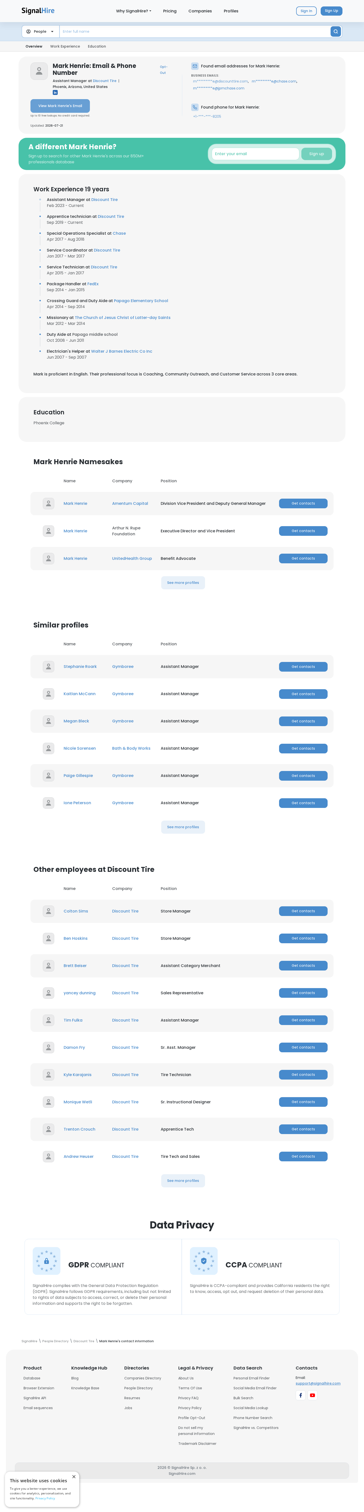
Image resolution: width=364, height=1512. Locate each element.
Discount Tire (104, 80)
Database (32, 1378)
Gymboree (122, 666)
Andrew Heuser (79, 1156)
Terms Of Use (190, 1388)
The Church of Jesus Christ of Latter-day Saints (123, 317)
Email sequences (38, 1407)
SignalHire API (35, 1398)
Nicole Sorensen (80, 748)
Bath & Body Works (131, 748)
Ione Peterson (77, 803)
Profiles (231, 11)
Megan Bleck (76, 721)
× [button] (74, 1477)
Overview (34, 46)
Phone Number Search (253, 1417)
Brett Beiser (75, 966)
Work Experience (65, 46)
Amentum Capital (130, 503)
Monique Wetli (78, 1102)
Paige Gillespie (78, 775)
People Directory (138, 1388)
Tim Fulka (73, 1020)
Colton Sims (76, 911)
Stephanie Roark (80, 666)
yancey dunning (80, 993)
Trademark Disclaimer (197, 1443)
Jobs (128, 1407)
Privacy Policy (190, 1407)
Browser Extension (39, 1388)
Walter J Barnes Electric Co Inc (121, 351)
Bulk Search (243, 1398)
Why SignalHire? (132, 11)
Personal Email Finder (252, 1378)
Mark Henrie (75, 503)
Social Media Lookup (251, 1407)
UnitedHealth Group (132, 558)
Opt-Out (164, 70)
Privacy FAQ (188, 1398)
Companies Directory (142, 1378)
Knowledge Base (85, 1388)
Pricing (170, 11)
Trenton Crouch (79, 1129)
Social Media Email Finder (255, 1388)
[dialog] (42, 1489)
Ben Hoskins (76, 938)
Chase (119, 233)
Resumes (132, 1398)
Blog (74, 1378)
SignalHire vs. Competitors (256, 1427)
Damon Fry (74, 1047)
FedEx (93, 284)
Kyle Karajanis (78, 1075)
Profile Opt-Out (191, 1417)
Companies (200, 11)
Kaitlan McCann (80, 694)
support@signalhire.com (318, 1383)
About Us (186, 1378)
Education (97, 46)
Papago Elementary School (141, 301)
